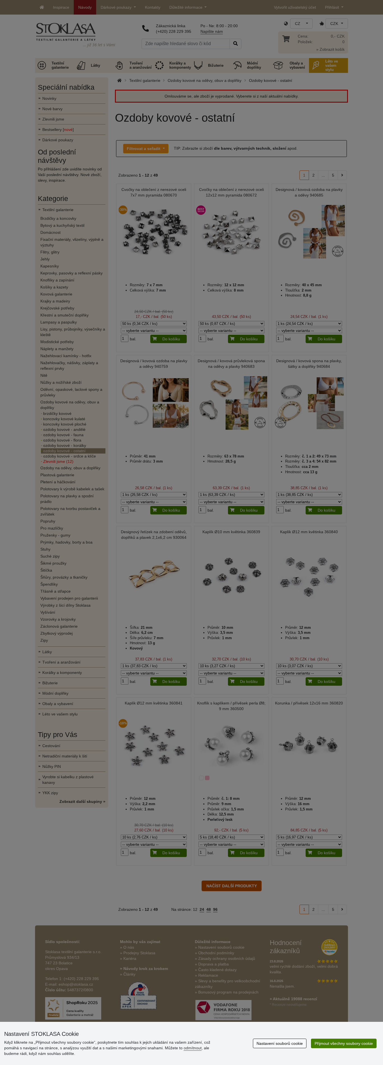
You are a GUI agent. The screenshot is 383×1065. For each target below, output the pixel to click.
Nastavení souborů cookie (280, 1043)
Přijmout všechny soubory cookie (344, 1043)
